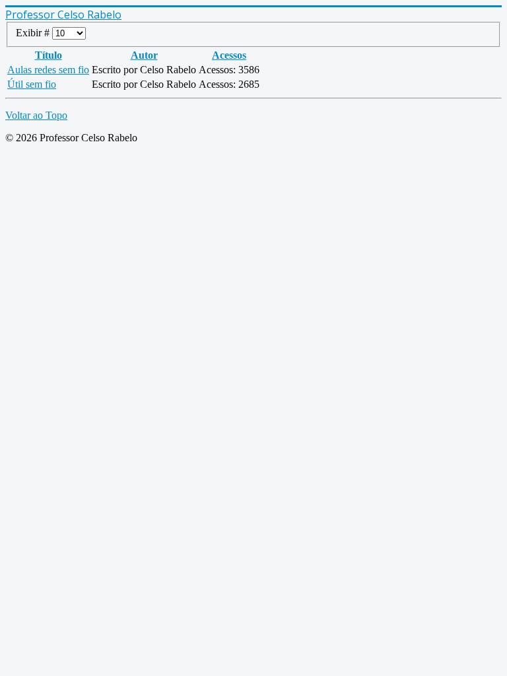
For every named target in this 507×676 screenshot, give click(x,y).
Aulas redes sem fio (48, 69)
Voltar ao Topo (36, 115)
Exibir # (34, 32)
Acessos (229, 55)
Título (48, 55)
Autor (144, 55)
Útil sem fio (31, 84)
